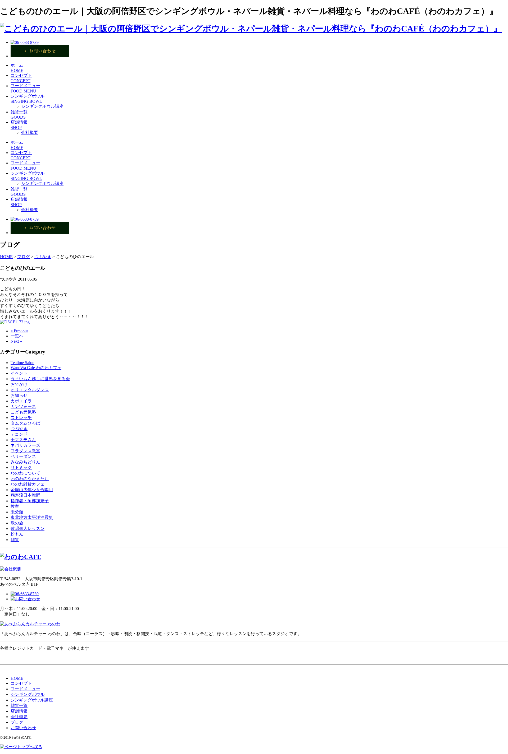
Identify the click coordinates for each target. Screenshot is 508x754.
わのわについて (25, 473)
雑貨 (15, 539)
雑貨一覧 (19, 705)
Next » (16, 341)
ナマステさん (23, 439)
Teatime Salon (22, 362)
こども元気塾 (23, 412)
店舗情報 (19, 711)
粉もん (17, 534)
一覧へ (17, 336)
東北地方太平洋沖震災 (32, 517)
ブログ (17, 722)
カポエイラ (21, 401)
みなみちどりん (25, 462)
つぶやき (19, 428)
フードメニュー (25, 689)
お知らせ (19, 395)
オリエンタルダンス (30, 390)
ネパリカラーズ (25, 445)
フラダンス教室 (25, 451)
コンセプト (21, 683)
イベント (19, 373)
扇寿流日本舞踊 (25, 495)
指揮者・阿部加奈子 (30, 501)
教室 (15, 506)
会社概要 (29, 132)
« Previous (19, 331)
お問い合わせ (23, 727)
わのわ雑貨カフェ (27, 484)
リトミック (21, 467)
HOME (17, 678)
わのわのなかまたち (30, 478)
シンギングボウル (27, 694)
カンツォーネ (23, 406)
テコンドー (21, 434)
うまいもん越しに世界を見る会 (40, 378)
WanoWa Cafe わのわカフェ (36, 367)
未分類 (17, 512)
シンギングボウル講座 (42, 106)
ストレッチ (21, 417)
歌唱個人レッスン (27, 528)
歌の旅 (17, 523)
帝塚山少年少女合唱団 (32, 489)
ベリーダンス (23, 456)
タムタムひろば (25, 423)
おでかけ (19, 384)
